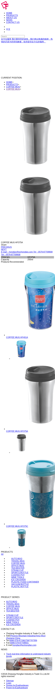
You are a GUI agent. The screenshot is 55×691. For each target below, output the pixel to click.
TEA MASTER (12, 611)
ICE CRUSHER (13, 625)
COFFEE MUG (13, 87)
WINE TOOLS (12, 622)
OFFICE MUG (12, 608)
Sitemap (10, 681)
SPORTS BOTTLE (14, 618)
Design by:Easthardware (17, 685)
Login (8, 683)
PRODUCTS (12, 84)
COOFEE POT (13, 620)
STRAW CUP (12, 615)
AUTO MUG (11, 601)
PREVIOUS (6, 247)
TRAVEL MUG (12, 604)
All (2, 554)
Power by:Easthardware (17, 688)
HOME (9, 82)
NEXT (4, 249)
